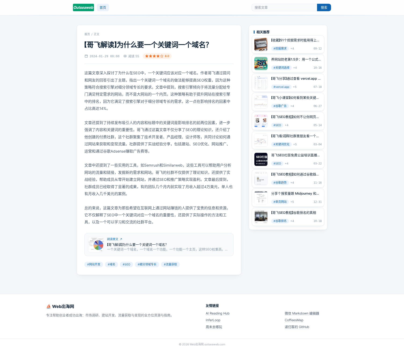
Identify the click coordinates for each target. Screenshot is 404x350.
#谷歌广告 (280, 106)
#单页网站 (280, 202)
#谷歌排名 (280, 221)
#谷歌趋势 (280, 182)
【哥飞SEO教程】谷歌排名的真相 (293, 212)
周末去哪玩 (214, 327)
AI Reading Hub (218, 313)
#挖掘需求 (280, 48)
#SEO (126, 264)
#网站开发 (93, 264)
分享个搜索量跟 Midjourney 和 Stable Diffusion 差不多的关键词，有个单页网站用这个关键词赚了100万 (295, 193)
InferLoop (213, 320)
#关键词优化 (281, 144)
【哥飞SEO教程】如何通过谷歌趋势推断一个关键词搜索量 (295, 174)
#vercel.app (281, 87)
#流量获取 (170, 264)
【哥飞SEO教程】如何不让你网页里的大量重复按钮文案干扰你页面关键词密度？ (295, 117)
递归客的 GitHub (297, 327)
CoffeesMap (294, 320)
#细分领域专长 (147, 264)
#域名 (111, 264)
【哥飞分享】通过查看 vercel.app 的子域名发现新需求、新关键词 (296, 78)
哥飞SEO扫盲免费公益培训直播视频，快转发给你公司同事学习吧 (295, 155)
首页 (103, 7)
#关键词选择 (281, 67)
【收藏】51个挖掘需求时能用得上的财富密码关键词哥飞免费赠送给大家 (295, 40)
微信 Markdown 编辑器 (302, 313)
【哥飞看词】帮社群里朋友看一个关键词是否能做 (295, 136)
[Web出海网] (83, 7)
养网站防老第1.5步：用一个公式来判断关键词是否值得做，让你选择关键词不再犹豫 (296, 59)
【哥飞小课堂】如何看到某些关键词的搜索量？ (295, 98)
